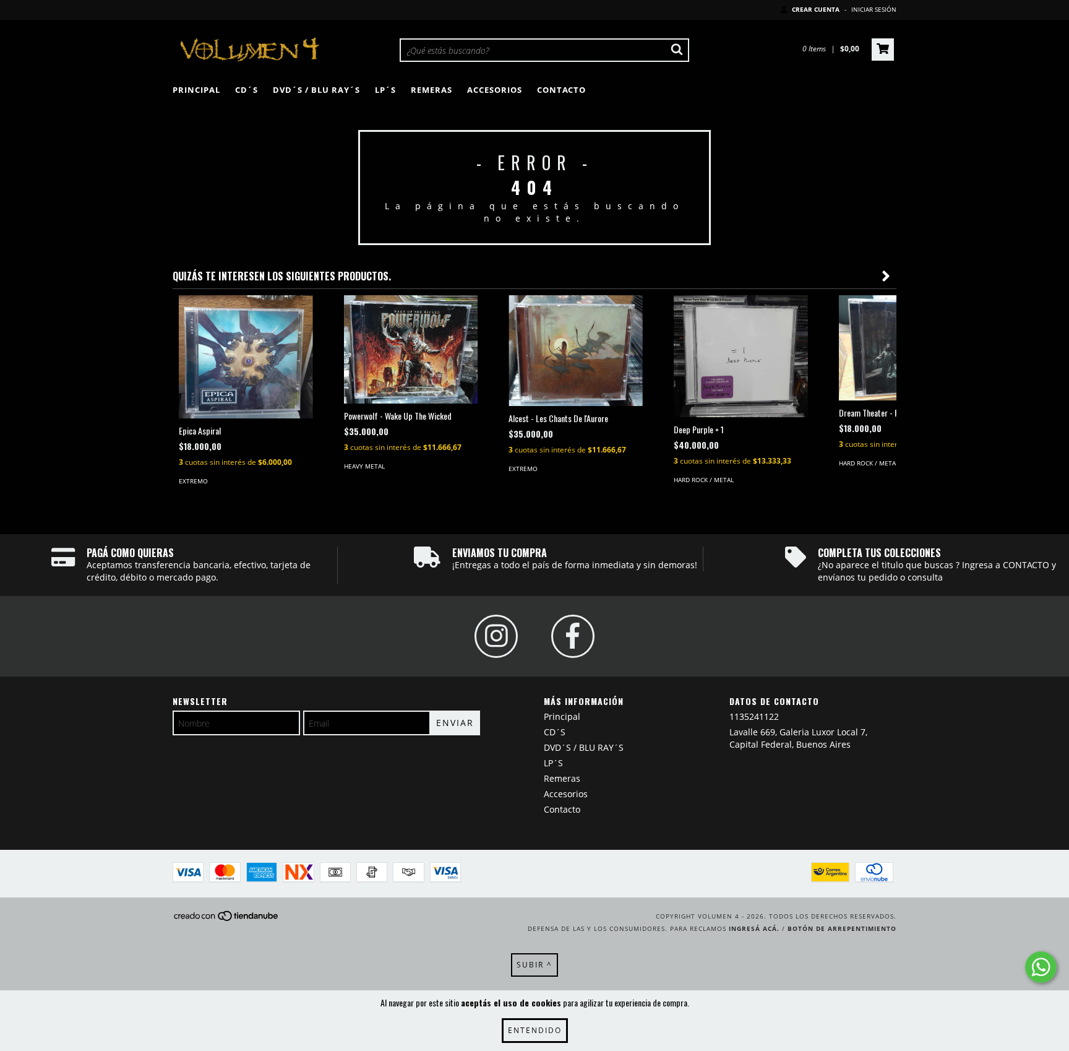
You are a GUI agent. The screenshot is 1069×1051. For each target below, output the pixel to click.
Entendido (535, 1030)
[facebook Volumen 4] (573, 636)
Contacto (561, 89)
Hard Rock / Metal (704, 479)
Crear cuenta (815, 9)
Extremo (193, 481)
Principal (196, 89)
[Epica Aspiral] (246, 356)
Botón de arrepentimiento (842, 928)
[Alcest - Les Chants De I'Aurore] (576, 350)
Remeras (431, 89)
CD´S (246, 89)
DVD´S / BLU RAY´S (316, 89)
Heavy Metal (364, 466)
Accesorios (494, 89)
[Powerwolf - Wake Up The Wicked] (411, 349)
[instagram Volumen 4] (496, 636)
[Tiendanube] (227, 919)
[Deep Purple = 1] (741, 356)
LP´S (385, 89)
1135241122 (754, 716)
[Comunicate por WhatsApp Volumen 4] (1041, 967)
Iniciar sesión (873, 9)
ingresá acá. (754, 928)
